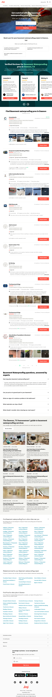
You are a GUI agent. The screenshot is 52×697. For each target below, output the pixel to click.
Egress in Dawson (38, 582)
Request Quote (43, 145)
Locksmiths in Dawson (8, 620)
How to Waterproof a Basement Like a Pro (13, 477)
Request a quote (10, 98)
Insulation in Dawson (8, 611)
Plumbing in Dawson (7, 614)
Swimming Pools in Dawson (40, 614)
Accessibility (26, 692)
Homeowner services (7, 635)
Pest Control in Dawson (24, 603)
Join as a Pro (43, 2)
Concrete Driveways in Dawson (26, 601)
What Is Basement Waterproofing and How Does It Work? (37, 477)
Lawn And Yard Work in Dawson (41, 611)
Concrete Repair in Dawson (25, 582)
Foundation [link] (5, 5)
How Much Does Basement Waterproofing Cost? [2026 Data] (12, 450)
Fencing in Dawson (38, 601)
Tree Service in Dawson (8, 607)
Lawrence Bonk (6, 446)
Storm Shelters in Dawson (40, 578)
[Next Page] (36, 365)
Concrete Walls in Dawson (40, 580)
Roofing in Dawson (7, 609)
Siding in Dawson (23, 607)
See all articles (8, 428)
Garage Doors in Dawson (40, 620)
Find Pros (26, 28)
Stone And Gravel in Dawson (9, 616)
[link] (4, 94)
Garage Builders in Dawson (25, 616)
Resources (5, 642)
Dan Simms (5, 473)
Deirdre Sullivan (7, 500)
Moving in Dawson (38, 616)
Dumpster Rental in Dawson (9, 601)
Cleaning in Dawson (7, 618)
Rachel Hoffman (30, 446)
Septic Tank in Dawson (8, 623)
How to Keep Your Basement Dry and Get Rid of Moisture (13, 504)
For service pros (6, 639)
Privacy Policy (29, 690)
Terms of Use (22, 690)
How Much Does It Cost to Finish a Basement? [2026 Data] (36, 450)
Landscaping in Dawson (39, 609)
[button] (12, 138)
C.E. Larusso (29, 500)
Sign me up (26, 665)
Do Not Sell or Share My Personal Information (26, 694)
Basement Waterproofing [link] (25, 5)
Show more (47, 132)
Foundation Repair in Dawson (9, 578)
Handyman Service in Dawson (25, 605)
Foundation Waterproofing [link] (14, 5)
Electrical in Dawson (23, 614)
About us (5, 646)
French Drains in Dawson (8, 584)
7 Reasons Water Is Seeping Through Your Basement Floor (37, 504)
